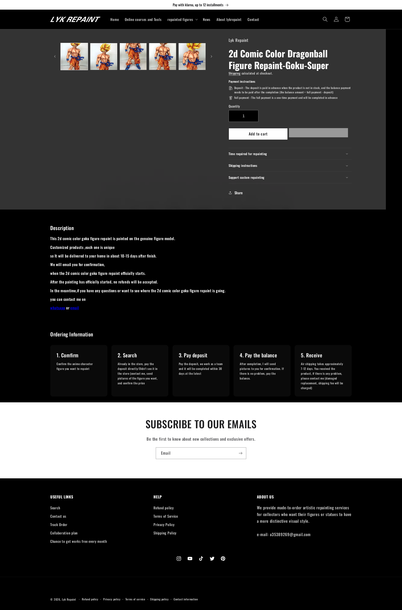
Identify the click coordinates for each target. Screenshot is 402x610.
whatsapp (57, 307)
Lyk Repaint (69, 599)
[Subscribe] (240, 453)
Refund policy (163, 507)
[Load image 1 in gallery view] (74, 56)
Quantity (234, 106)
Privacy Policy (163, 524)
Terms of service (135, 599)
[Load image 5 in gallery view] (192, 56)
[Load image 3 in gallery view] (133, 56)
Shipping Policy (165, 532)
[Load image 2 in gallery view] (103, 56)
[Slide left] (54, 56)
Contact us (58, 516)
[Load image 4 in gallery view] (162, 56)
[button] (318, 134)
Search (55, 507)
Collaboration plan (64, 532)
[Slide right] (211, 56)
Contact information (186, 599)
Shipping (235, 73)
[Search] (325, 19)
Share (238, 192)
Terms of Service (165, 516)
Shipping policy (159, 599)
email (74, 307)
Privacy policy (112, 599)
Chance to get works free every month (78, 541)
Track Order (58, 524)
